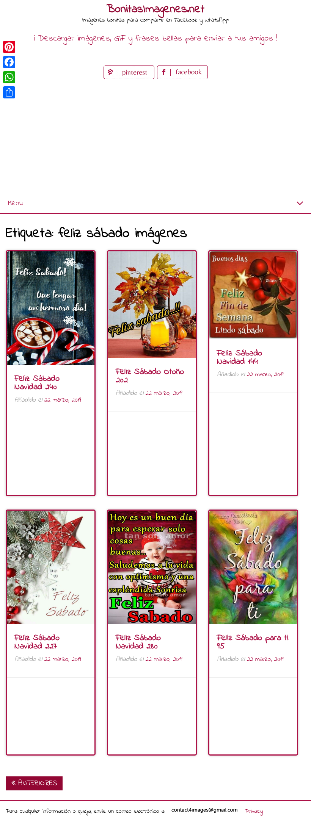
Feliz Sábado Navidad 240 (37, 383)
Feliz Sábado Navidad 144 (239, 357)
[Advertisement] (155, 138)
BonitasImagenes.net (155, 9)
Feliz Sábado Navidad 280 (138, 642)
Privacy (254, 811)
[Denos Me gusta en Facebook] (182, 77)
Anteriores (36, 783)
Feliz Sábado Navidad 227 (37, 642)
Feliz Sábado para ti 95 (252, 642)
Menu (15, 203)
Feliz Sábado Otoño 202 (150, 376)
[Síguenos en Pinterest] (130, 77)
